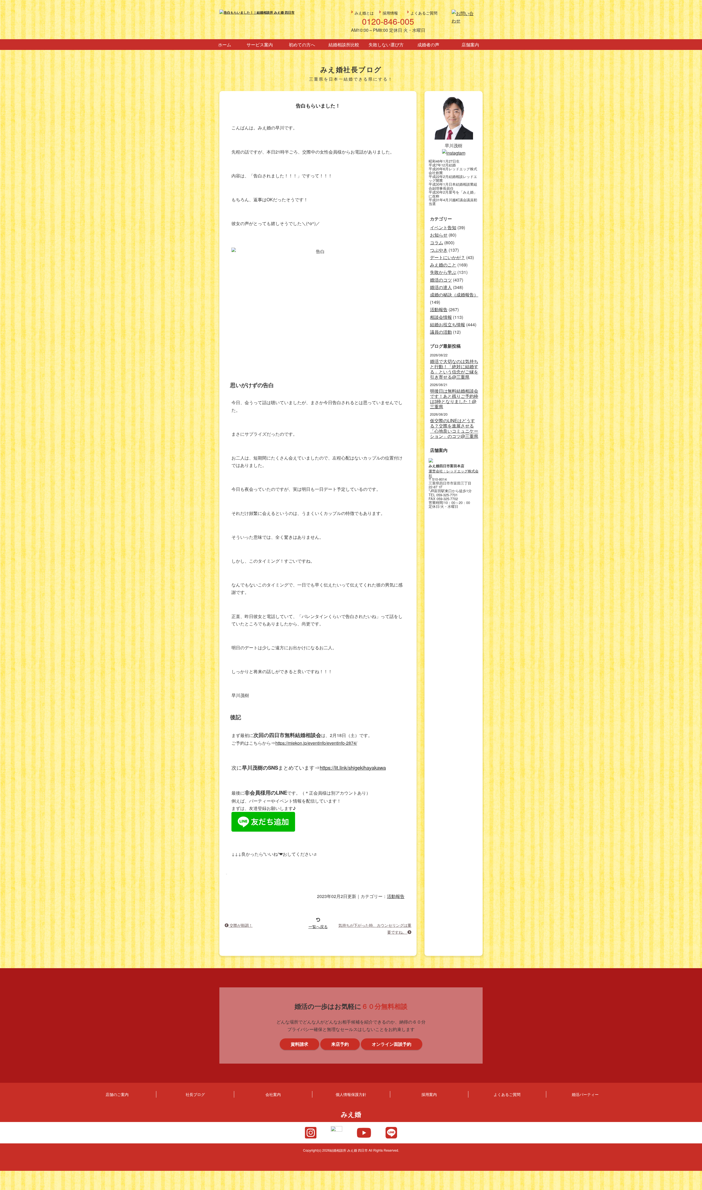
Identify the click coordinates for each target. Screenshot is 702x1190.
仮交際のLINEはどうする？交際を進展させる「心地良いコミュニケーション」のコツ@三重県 (454, 428)
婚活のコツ (441, 279)
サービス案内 (260, 44)
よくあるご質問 (424, 13)
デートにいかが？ (447, 257)
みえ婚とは (364, 13)
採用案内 (429, 1094)
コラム (436, 242)
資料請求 (694, 609)
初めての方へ (302, 44)
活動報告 (395, 896)
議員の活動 (441, 332)
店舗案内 (470, 44)
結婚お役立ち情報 (447, 324)
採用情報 (390, 13)
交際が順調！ (240, 925)
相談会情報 (441, 317)
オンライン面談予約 (391, 1044)
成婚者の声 (428, 44)
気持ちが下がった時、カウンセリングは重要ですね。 (374, 928)
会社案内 (273, 1094)
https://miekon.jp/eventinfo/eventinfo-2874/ (316, 743)
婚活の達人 (441, 287)
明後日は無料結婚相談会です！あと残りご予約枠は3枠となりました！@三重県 (454, 398)
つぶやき (439, 250)
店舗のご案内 (117, 1094)
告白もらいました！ (318, 106)
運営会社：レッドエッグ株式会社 (454, 473)
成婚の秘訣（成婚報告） (454, 294)
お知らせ (439, 234)
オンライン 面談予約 (694, 659)
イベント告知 (443, 227)
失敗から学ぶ (443, 272)
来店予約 (694, 560)
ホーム (224, 44)
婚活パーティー (585, 1094)
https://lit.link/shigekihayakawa (353, 767)
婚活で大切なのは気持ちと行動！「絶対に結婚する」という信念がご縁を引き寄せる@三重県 (454, 369)
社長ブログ (195, 1094)
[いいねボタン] (226, 874)
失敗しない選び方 (386, 44)
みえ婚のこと (443, 264)
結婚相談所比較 (344, 44)
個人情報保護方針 (351, 1094)
